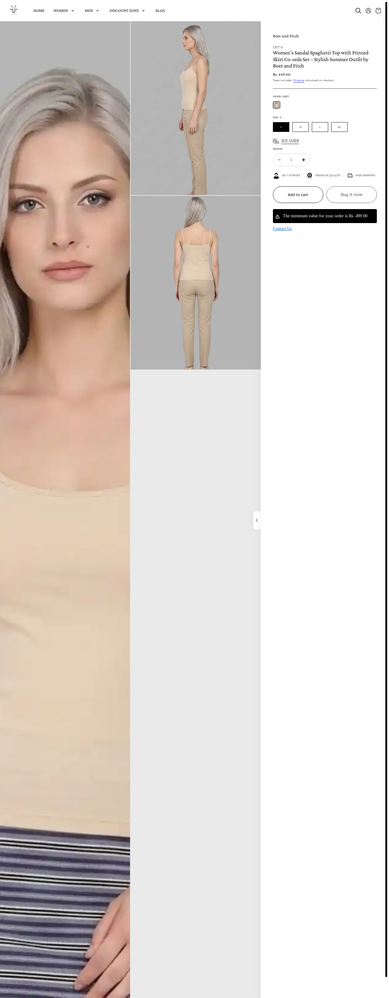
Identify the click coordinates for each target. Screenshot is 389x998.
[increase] (304, 160)
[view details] (257, 520)
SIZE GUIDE (290, 141)
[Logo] (13, 10)
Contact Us (282, 228)
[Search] (358, 10)
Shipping (298, 80)
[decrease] (279, 160)
